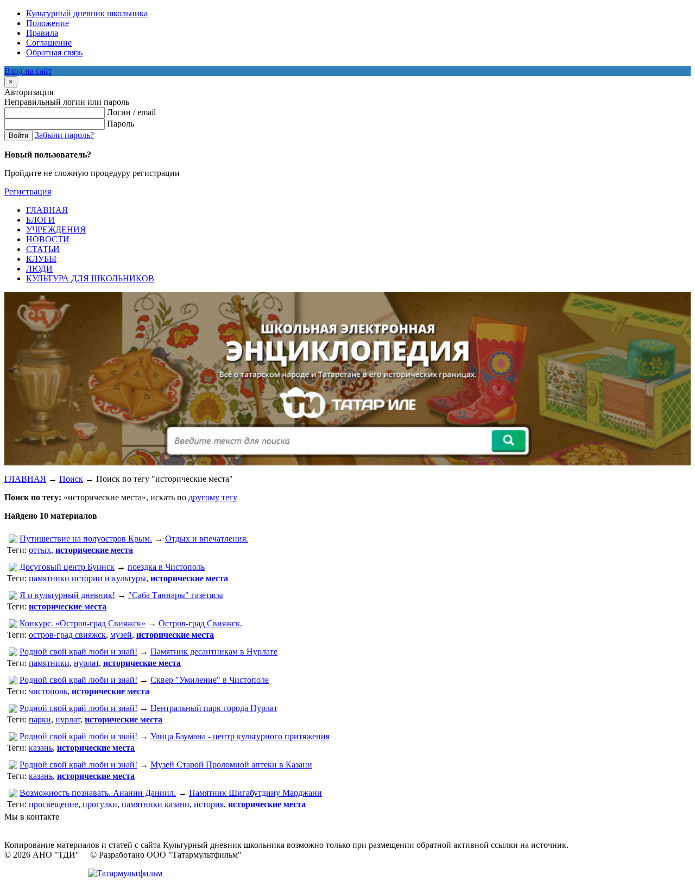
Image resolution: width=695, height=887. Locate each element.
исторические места (94, 550)
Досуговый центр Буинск (67, 566)
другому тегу (212, 497)
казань (41, 747)
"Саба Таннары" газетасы (175, 595)
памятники (49, 663)
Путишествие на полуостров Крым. (86, 538)
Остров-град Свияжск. (200, 623)
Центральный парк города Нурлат (213, 708)
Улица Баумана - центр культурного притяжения (240, 736)
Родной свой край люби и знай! (78, 651)
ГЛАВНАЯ (25, 478)
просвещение (53, 804)
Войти (18, 135)
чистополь (48, 691)
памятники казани (155, 804)
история (209, 804)
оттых (40, 550)
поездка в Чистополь (166, 566)
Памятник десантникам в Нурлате (213, 651)
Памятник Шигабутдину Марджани (255, 792)
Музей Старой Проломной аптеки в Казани (231, 764)
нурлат (86, 663)
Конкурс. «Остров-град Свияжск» (83, 623)
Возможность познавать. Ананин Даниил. (98, 792)
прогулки (100, 804)
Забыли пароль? (64, 135)
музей (121, 634)
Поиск (71, 478)
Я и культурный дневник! (67, 595)
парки (40, 719)
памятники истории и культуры (87, 578)
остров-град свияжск (67, 634)
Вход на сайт (28, 71)
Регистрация (27, 191)
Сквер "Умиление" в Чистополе (209, 679)
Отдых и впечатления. (206, 538)
